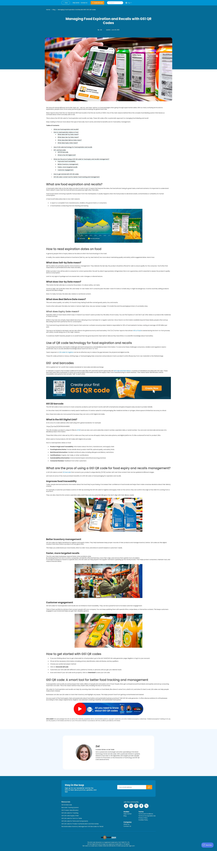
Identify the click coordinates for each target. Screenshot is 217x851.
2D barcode (67, 472)
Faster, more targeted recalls (67, 167)
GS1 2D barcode (63, 152)
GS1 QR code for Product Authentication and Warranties (80, 824)
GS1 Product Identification (69, 810)
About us (126, 824)
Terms (141, 812)
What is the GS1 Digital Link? (67, 155)
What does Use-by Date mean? (68, 137)
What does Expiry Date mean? (68, 143)
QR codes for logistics (66, 352)
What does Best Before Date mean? (70, 140)
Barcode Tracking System (70, 807)
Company (127, 822)
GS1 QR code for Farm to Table (71, 818)
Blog (53, 10)
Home (48, 10)
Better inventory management (68, 164)
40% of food (137, 331)
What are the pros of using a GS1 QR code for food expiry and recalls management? (81, 159)
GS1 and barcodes (60, 150)
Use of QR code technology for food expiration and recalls (73, 147)
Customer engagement (65, 170)
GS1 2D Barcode (66, 805)
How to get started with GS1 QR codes (66, 174)
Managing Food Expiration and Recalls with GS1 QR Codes (77, 10)
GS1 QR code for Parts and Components (74, 821)
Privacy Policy (143, 818)
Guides (126, 812)
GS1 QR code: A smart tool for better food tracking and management (77, 177)
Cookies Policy (143, 820)
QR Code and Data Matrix (122, 371)
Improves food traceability (66, 161)
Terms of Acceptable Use (147, 816)
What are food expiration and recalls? (66, 129)
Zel (101, 30)
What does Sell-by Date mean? (68, 134)
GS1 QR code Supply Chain (70, 816)
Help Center (128, 814)
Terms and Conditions (145, 814)
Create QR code (98, 3)
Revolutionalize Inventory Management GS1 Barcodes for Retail (82, 826)
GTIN (78, 430)
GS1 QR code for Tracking (69, 813)
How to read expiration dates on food (66, 132)
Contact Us (127, 826)
